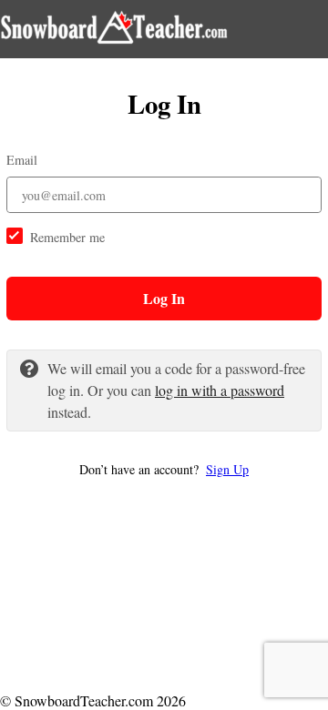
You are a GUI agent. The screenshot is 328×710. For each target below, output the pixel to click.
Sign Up (227, 469)
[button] (164, 469)
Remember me (67, 237)
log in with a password (219, 390)
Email (21, 159)
